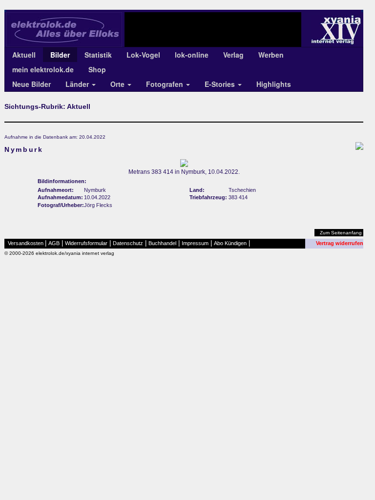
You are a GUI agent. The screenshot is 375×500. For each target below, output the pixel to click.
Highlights (273, 84)
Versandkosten (25, 243)
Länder (78, 84)
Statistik (98, 55)
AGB (54, 243)
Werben (271, 55)
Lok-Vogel (143, 55)
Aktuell (24, 55)
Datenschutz (128, 243)
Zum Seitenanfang (341, 232)
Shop (97, 69)
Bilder (60, 55)
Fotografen (165, 84)
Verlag (233, 55)
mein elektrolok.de (43, 69)
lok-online (191, 55)
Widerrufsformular (86, 243)
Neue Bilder (31, 84)
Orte (118, 84)
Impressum (195, 243)
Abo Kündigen (230, 243)
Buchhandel (162, 243)
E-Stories (221, 84)
